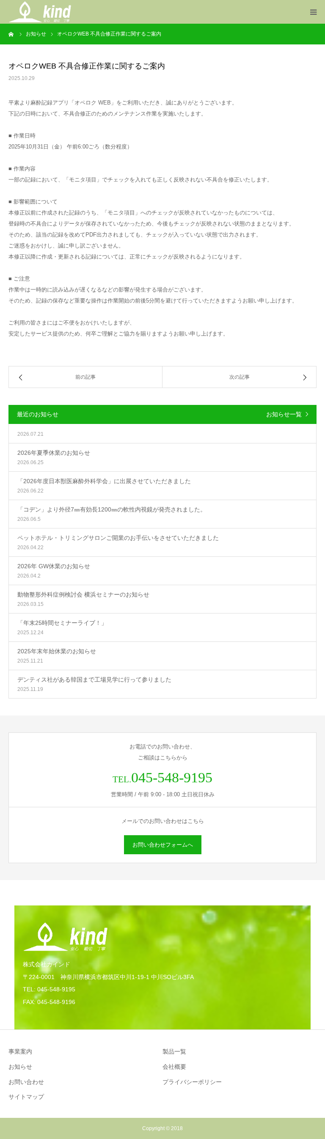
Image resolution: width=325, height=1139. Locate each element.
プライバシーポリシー (192, 1081)
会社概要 (174, 1066)
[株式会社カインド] (39, 11)
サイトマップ (26, 1096)
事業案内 (20, 1051)
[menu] (313, 12)
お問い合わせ (26, 1081)
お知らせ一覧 (284, 414)
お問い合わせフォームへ (162, 845)
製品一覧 (174, 1051)
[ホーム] (11, 34)
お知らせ (20, 1066)
